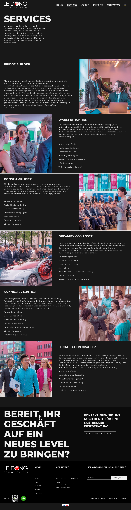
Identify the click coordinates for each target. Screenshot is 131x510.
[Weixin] (23, 498)
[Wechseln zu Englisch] (64, 505)
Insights (98, 5)
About (85, 5)
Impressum (38, 493)
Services (72, 5)
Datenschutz (39, 489)
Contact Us (113, 5)
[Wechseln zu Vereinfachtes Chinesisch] (67, 505)
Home (59, 5)
